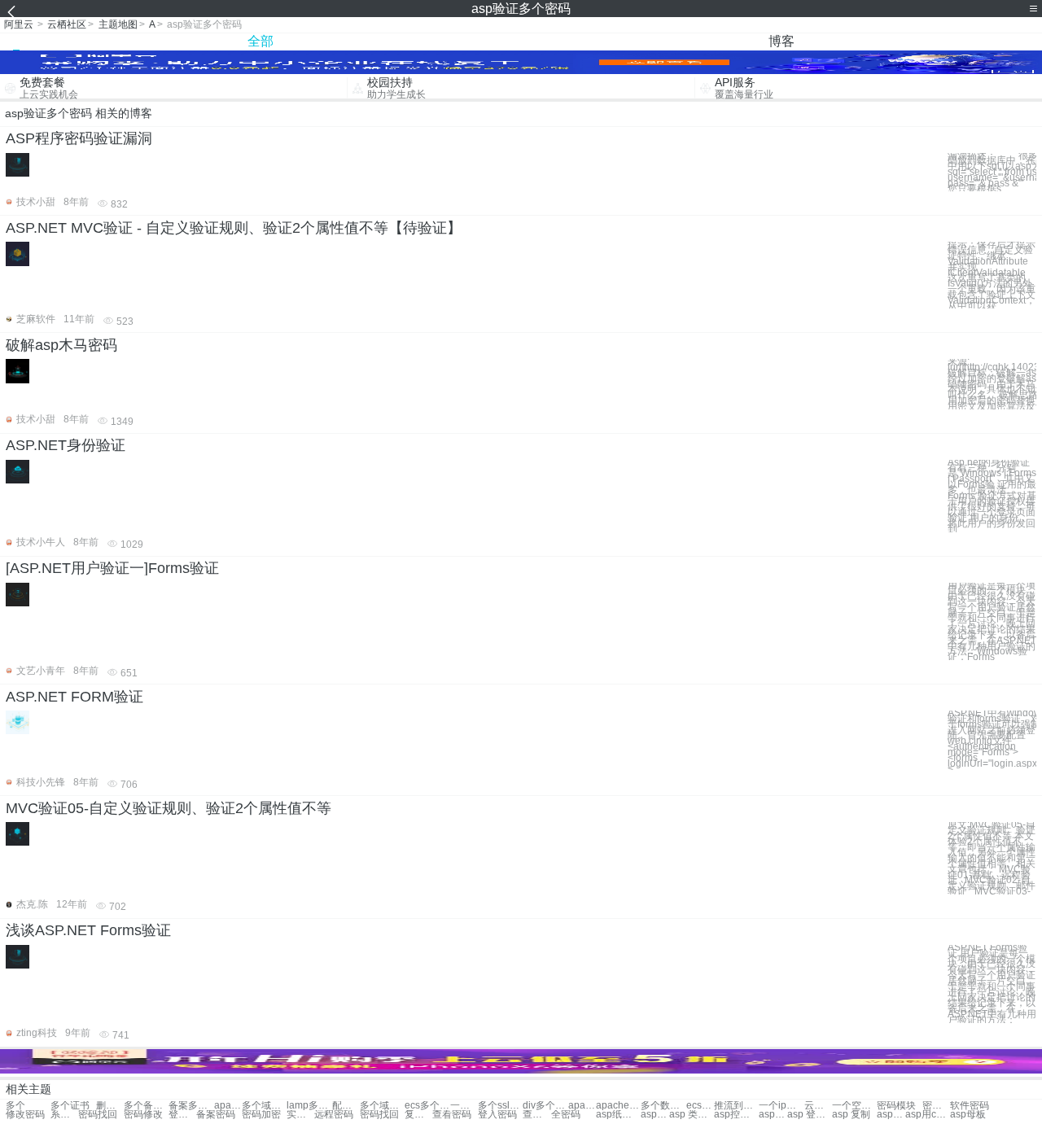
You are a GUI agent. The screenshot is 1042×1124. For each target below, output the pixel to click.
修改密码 (25, 1114)
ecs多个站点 (427, 1105)
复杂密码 (418, 1114)
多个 (15, 1105)
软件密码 (969, 1105)
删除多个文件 (110, 1105)
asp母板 (968, 1114)
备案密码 (215, 1114)
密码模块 (896, 1105)
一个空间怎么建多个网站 (854, 1105)
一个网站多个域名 (464, 1105)
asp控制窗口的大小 (736, 1114)
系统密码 (64, 1114)
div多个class (545, 1105)
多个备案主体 (146, 1105)
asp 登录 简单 (809, 1114)
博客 (781, 41)
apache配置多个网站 (618, 1105)
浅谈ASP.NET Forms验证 (88, 930)
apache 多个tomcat (582, 1105)
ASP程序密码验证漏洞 (79, 138)
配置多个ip (346, 1105)
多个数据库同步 (663, 1105)
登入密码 (497, 1114)
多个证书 (70, 1105)
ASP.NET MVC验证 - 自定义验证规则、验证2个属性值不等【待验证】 (234, 228)
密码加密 (261, 1114)
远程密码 (333, 1114)
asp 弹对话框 (890, 1114)
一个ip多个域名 (781, 1105)
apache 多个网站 (228, 1105)
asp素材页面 (772, 1114)
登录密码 (182, 1114)
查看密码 (451, 1114)
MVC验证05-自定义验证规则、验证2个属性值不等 (168, 808)
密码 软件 (936, 1105)
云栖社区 (66, 24)
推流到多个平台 (736, 1105)
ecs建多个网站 (700, 1105)
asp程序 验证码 (654, 1114)
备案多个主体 (191, 1105)
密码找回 (97, 1114)
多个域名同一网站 (382, 1105)
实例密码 (300, 1114)
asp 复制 (851, 1114)
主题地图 (118, 24)
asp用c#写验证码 (927, 1114)
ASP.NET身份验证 (65, 445)
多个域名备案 (264, 1105)
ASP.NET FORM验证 (74, 697)
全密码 (565, 1114)
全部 (260, 41)
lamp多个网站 (309, 1105)
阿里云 (18, 24)
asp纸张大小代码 (618, 1114)
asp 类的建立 (691, 1114)
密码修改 (143, 1114)
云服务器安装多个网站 (818, 1105)
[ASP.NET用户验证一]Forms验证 (112, 568)
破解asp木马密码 (61, 345)
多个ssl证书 (500, 1105)
